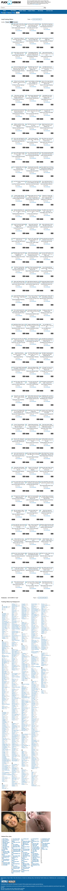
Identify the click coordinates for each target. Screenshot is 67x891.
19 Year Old (4, 607)
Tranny (42, 626)
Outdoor (23, 766)
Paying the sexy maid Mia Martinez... (18, 400)
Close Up (4, 738)
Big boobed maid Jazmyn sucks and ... (46, 586)
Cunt (3, 776)
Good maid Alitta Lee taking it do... (46, 41)
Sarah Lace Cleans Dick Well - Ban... (46, 113)
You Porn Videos (36, 857)
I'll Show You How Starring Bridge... (18, 86)
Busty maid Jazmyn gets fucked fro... (18, 585)
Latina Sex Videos (5, 854)
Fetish (13, 690)
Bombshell (4, 681)
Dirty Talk (14, 616)
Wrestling (43, 687)
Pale (23, 771)
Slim (32, 715)
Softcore (33, 726)
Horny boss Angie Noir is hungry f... (32, 514)
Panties (23, 773)
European (14, 665)
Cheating (4, 726)
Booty (3, 686)
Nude (23, 741)
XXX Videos (5, 839)
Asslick (3, 637)
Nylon (23, 746)
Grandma (14, 748)
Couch (3, 750)
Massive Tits (24, 694)
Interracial (24, 628)
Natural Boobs (25, 734)
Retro (32, 662)
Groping (13, 754)
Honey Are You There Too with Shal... (18, 343)
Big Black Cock (5, 656)
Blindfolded (4, 673)
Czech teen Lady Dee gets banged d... (32, 385)
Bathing (3, 647)
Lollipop (23, 676)
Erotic (13, 660)
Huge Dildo (24, 610)
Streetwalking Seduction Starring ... (32, 57)
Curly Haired (5, 778)
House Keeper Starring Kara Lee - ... (32, 99)
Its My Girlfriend (36, 848)
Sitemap (29, 877)
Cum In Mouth (5, 767)
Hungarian (24, 616)
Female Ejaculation (16, 687)
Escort (13, 663)
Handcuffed (14, 769)
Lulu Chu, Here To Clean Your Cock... (32, 299)
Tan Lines (33, 775)
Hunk (23, 617)
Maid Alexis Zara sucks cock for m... (32, 127)
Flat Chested (14, 704)
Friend (13, 717)
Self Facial (33, 692)
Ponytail (33, 623)
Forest (13, 713)
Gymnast (14, 758)
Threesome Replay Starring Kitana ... (18, 71)
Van (42, 656)
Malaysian (24, 687)
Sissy (32, 708)
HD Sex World (6, 840)
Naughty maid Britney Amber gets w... (32, 329)
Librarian (24, 669)
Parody (23, 776)
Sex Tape (33, 699)
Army (3, 632)
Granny (13, 750)
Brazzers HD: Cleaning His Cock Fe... (18, 442)
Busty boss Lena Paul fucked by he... (32, 185)
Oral (22, 761)
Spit (32, 738)
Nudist (23, 742)
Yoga (42, 692)
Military (23, 712)
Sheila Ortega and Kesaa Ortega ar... (32, 429)
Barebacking (5, 646)
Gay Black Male (15, 730)
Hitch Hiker (14, 779)
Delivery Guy (14, 606)
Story (32, 748)
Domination (14, 621)
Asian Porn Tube (16, 850)
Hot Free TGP (35, 843)
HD (12, 775)
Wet (42, 676)
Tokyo (42, 620)
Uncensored (44, 640)
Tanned (33, 776)
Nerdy (23, 738)
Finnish (13, 696)
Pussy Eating (34, 647)
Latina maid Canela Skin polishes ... (32, 227)
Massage (24, 692)
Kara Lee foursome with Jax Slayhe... (32, 114)
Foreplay (14, 712)
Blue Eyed (4, 679)
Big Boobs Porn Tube (15, 847)
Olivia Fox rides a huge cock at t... (46, 556)
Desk (13, 609)
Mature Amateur (25, 701)
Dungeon (14, 642)
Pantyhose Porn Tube (35, 865)
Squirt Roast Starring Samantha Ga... (18, 357)
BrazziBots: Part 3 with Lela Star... (46, 213)
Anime (3, 629)
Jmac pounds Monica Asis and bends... (18, 485)
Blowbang (4, 677)
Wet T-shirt (43, 677)
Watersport (43, 670)
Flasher (13, 703)
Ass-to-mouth (5, 636)
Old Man (23, 755)
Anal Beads (4, 621)
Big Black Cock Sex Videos (25, 865)
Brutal (3, 697)
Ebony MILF (14, 651)
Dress (13, 634)
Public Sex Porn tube (15, 843)
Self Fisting (33, 693)
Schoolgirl (33, 684)
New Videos (13, 10)
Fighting (13, 692)
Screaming (33, 686)
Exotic (13, 667)
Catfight (3, 720)
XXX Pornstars (6, 863)
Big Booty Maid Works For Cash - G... (18, 214)
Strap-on (33, 750)
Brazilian (4, 691)
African (3, 618)
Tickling (43, 606)
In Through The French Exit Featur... (46, 372)
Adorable (4, 614)
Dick (13, 613)
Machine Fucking (25, 684)
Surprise (33, 761)
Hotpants (24, 607)
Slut (32, 717)
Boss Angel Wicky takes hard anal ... (46, 486)
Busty (3, 706)
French (13, 716)
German (13, 732)
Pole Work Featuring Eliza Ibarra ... (18, 270)
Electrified (14, 655)
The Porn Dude (35, 849)
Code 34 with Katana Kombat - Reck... (18, 157)
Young (42, 693)
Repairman (33, 659)
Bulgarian (4, 699)
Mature (23, 700)
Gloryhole (14, 741)
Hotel (23, 606)
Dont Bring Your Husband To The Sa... (46, 343)
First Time (14, 697)
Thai (32, 783)
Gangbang (14, 725)
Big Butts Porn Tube (35, 842)
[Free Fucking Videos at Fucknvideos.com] (11, 2)
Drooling (14, 639)
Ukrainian (43, 639)
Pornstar (33, 626)
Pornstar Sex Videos (25, 860)
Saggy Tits (33, 681)
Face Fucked (14, 673)
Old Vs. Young (25, 757)
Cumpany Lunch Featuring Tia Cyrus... (46, 415)
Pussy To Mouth (34, 651)
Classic (3, 732)
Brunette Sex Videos (15, 841)
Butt (3, 708)
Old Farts (24, 754)
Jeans (23, 637)
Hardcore (14, 772)
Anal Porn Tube (16, 867)
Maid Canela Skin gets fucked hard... (18, 242)
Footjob (13, 710)
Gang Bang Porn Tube (15, 852)
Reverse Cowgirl (35, 664)
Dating (13, 604)
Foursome (14, 715)
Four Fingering (15, 714)
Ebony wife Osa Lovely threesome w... (18, 543)
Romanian (33, 673)
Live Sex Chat (49, 10)
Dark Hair (4, 788)
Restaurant (33, 660)
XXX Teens (5, 841)
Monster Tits (24, 726)
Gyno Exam (14, 760)
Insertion (23, 625)
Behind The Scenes (6, 653)
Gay (15, 12)
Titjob (42, 613)
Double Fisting (15, 626)
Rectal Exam (34, 657)
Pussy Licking (34, 648)
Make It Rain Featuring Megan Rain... (32, 271)
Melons (23, 705)
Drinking (14, 638)
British (3, 695)
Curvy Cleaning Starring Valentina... (46, 271)
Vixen (42, 663)
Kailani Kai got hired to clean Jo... (46, 128)
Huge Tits (24, 612)
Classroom (4, 733)
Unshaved (43, 648)
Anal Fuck (4, 625)
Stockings (33, 746)
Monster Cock (25, 725)
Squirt (32, 742)
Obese (23, 751)
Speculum (33, 735)
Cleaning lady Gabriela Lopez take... (32, 314)
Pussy (32, 644)
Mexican (23, 709)
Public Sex (33, 640)
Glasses (13, 740)
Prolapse (33, 634)
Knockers (24, 648)
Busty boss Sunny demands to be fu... (18, 556)
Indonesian (24, 623)
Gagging (14, 723)
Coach (3, 741)
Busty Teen (4, 707)
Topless (43, 623)
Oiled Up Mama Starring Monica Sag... (32, 143)
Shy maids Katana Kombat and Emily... (32, 457)
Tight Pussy (43, 609)
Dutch (13, 643)
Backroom (4, 644)
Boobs (3, 683)
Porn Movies (35, 853)
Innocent (23, 624)
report (13, 33)
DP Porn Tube (35, 860)
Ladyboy (23, 655)
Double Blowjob (15, 625)
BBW (3, 649)
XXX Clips (5, 845)
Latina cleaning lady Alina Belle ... (46, 156)
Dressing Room (15, 635)
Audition (4, 638)
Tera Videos (15, 844)
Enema (13, 658)
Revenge (33, 663)
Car (3, 715)
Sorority (33, 730)
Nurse (23, 744)
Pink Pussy (33, 614)
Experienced (14, 668)
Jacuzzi (23, 633)
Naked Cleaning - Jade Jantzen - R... (46, 542)
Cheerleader (5, 727)
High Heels (14, 778)
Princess (33, 633)
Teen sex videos (7, 856)
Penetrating (24, 782)
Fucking (13, 718)
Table (32, 772)
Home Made (14, 783)
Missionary (24, 717)
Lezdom (23, 668)
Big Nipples (4, 662)
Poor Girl (33, 625)
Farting (13, 681)
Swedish (33, 763)
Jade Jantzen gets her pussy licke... (46, 572)
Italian (23, 630)
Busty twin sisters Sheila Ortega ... (46, 429)
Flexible (13, 705)
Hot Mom (24, 605)
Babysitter (4, 643)
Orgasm (23, 762)
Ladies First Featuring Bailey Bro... (32, 500)
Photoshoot (33, 608)
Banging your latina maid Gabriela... (46, 313)
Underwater (43, 642)
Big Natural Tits (5, 661)
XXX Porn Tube (6, 862)
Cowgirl (3, 755)
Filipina (13, 693)
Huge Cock (24, 609)
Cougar (3, 752)
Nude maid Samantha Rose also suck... (18, 456)
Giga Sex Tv (25, 843)
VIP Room (43, 661)
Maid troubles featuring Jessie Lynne (32, 542)
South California (35, 731)
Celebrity (4, 721)
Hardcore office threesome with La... (46, 528)
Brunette (4, 696)
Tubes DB (34, 845)
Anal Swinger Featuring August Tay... (46, 385)
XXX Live (34, 858)
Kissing (23, 646)
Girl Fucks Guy (15, 734)
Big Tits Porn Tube (5, 861)
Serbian (33, 698)
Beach (3, 652)
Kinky (23, 645)
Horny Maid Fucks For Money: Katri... (46, 170)
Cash (3, 718)
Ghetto (13, 733)
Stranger (33, 749)
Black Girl (4, 672)
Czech (3, 781)
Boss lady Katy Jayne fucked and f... (18, 529)
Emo (13, 657)
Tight (42, 608)
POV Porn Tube (45, 840)
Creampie (4, 756)
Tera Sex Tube (35, 846)
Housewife (24, 608)
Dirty (13, 615)
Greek (13, 751)
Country (3, 753)
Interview (24, 629)
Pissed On (33, 616)
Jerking (23, 638)
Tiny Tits (43, 612)
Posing (32, 629)
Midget (23, 710)
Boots (3, 685)
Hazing (13, 774)
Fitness (13, 701)
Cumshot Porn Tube (25, 851)
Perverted (33, 606)
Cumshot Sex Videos (25, 869)
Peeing (23, 779)
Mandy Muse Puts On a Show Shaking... (32, 571)
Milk (22, 713)
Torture (42, 624)
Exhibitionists (15, 666)
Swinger (33, 766)
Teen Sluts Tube (16, 856)
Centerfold (4, 722)
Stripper (33, 752)
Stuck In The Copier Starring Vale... (46, 86)
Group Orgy (14, 755)
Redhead (33, 658)
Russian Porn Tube (44, 842)
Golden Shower (15, 745)
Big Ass (3, 655)
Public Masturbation (35, 638)
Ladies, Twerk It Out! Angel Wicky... (32, 529)
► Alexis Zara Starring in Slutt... (32, 214)
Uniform (43, 646)
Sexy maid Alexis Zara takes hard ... (32, 41)
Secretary (33, 687)
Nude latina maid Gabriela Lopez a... (18, 472)
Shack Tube (45, 849)
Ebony (13, 649)
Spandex (33, 732)
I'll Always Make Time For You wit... (32, 200)
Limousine (24, 671)
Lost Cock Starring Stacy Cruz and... (46, 257)
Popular (7, 22)
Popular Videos (22, 10)
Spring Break (34, 741)
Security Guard (34, 689)
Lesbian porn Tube (25, 839)
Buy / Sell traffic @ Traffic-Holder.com (40, 877)
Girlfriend (14, 737)
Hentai (13, 776)
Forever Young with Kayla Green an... (18, 429)
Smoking (33, 721)
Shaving (33, 703)
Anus (3, 630)
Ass (3, 635)
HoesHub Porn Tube (15, 864)
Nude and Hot (35, 863)
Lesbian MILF (25, 664)
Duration (16, 22)
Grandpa (14, 749)
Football (13, 709)
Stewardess (34, 744)
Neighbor (24, 737)
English (13, 659)
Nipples (23, 739)
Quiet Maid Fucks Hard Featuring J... (46, 100)
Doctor (13, 617)
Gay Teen (14, 731)
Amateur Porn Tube (15, 869)
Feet (13, 686)
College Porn (35, 859)
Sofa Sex (33, 725)
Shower (33, 705)
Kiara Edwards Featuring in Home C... (46, 27)
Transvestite (44, 629)
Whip (42, 678)
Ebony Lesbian (15, 650)
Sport (32, 739)
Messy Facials (25, 708)
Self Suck (33, 696)
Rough (32, 675)
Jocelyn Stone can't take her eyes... (18, 56)
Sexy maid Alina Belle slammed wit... (18, 170)
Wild (42, 683)
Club (3, 740)
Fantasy (13, 680)
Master (23, 695)
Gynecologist (15, 759)
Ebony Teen (14, 654)
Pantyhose (24, 774)
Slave (32, 714)
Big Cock (4, 660)
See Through (34, 691)
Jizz (22, 639)
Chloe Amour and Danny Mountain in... (18, 100)
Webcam (43, 672)
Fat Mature (14, 684)
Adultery (4, 615)
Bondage (4, 682)
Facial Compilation (16, 676)
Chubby (3, 730)
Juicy (23, 641)
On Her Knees (25, 758)
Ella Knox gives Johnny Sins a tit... (46, 299)
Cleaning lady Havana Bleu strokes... (32, 171)
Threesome (33, 785)
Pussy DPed (34, 646)
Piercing (33, 612)
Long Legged (25, 678)
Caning (3, 714)
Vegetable (43, 657)
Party (23, 777)
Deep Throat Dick (16, 640)
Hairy (13, 766)
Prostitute (33, 635)
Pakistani (24, 770)
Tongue (43, 621)
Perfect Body (34, 604)
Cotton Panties (5, 749)
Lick (22, 670)
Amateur (4, 619)
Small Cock (33, 718)
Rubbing (33, 676)
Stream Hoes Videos (15, 862)
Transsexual (44, 627)
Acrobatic (4, 613)
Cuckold (4, 762)
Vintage (43, 659)
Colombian (4, 746)
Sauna (32, 683)
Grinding (14, 753)
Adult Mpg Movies (5, 850)
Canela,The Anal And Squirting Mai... (18, 229)
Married (23, 689)
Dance (3, 785)
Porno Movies (6, 859)
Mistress (23, 718)
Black (3, 670)
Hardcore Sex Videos (25, 871)
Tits (42, 615)
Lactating (24, 653)
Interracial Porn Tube (15, 872)
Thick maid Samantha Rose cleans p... (18, 313)
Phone (32, 607)
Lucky (23, 680)
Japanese (24, 636)
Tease (32, 780)
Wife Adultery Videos (25, 845)
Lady (23, 654)
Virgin (42, 662)
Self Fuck (33, 695)
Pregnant (33, 631)
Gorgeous (14, 746)
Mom (23, 722)
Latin (23, 659)
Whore (42, 680)
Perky (32, 605)
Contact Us (24, 877)
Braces (3, 689)
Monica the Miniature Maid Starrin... (32, 372)
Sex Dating (40, 10)
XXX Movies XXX (46, 839)
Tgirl (32, 782)
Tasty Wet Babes (46, 843)
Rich (32, 668)
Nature (23, 735)
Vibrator (43, 658)
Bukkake (4, 698)
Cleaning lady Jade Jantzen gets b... (32, 556)
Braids (3, 690)
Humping (24, 615)
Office (23, 752)
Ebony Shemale (15, 653)
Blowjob (4, 678)
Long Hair (24, 677)
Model (23, 721)
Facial (13, 675)
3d (2, 608)
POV (32, 630)
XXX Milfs (5, 865)
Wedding (43, 673)
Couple (3, 754)
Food (13, 707)
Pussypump (34, 652)
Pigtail (32, 613)
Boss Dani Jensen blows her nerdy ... (18, 571)
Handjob (14, 770)
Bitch (3, 668)
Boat (3, 680)
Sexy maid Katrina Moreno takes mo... (46, 185)
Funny (13, 720)
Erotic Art (14, 662)
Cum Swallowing (5, 770)
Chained (4, 724)
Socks (32, 724)
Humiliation (24, 614)
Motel (23, 727)
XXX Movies (5, 843)
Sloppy (32, 716)
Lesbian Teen (25, 667)
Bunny (3, 700)
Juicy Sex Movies (34, 852)
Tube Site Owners (17, 877)
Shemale (10, 12)
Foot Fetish (14, 708)
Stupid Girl (33, 758)
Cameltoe (4, 712)
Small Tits (33, 720)
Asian (3, 633)
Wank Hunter (35, 844)
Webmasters (3, 877)
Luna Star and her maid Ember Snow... (32, 28)
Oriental (23, 765)
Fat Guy (13, 683)
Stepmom (33, 743)
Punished (33, 642)
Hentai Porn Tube (17, 849)
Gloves (13, 742)
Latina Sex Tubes (27, 841)
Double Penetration (16, 629)
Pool (32, 624)
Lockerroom (24, 675)
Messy (23, 706)
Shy (32, 706)
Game (13, 724)
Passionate (24, 778)
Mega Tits (24, 704)
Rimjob (33, 671)
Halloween (14, 767)
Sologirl (33, 729)
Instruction (24, 626)
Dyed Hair (14, 644)
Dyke (13, 646)
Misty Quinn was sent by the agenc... (46, 143)
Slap (32, 713)
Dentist (13, 608)
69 (2, 609)
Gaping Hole (14, 727)
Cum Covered (5, 765)
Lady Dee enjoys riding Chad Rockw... (18, 385)
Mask (23, 691)
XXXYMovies (19, 30)
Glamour (14, 739)
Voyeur (42, 665)
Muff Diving (24, 729)
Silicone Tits (34, 707)
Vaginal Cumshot (45, 655)
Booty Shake (5, 687)
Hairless (13, 765)
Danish (3, 786)
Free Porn (15, 866)
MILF (23, 711)
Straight (4, 12)
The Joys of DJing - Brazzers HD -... (32, 586)
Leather (23, 661)
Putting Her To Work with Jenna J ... (46, 200)
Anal (3, 620)
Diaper (13, 612)
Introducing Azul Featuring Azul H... (18, 114)
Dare (3, 787)
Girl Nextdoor (15, 736)
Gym (13, 757)
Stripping (33, 753)
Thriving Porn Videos (35, 839)
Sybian (32, 768)
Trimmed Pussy (44, 630)
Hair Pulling (14, 764)
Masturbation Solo (26, 697)
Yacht (42, 690)
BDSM (3, 651)
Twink (42, 633)
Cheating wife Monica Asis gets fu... (32, 485)
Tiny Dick (43, 610)
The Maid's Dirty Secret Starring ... (46, 71)
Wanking (43, 669)
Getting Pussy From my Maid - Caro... (32, 413)
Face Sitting (14, 674)
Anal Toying (4, 628)
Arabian (3, 631)
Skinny (32, 710)
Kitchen (23, 647)
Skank (32, 709)
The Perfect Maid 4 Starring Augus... (32, 357)
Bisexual (4, 666)
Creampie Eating (5, 760)
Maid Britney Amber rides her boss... (18, 329)
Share (32, 700)
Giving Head (14, 738)
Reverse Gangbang (35, 666)
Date (11, 22)
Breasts (3, 693)
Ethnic (13, 664)
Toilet (42, 618)
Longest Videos (31, 10)
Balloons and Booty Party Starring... (18, 128)
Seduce (33, 690)
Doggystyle (14, 618)
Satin (32, 682)
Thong (32, 784)
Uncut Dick (43, 641)
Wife (42, 681)
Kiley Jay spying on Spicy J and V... (18, 515)
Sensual (33, 697)
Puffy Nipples (34, 641)
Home (4, 10)
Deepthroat (14, 605)
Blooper (3, 676)
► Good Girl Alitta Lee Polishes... (32, 84)
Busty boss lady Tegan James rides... (46, 472)
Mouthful (23, 728)
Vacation (43, 653)
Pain (23, 769)
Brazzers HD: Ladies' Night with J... (32, 243)
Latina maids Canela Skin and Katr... (18, 28)
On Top (23, 759)
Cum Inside (4, 769)
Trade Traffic (10, 877)
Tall (32, 774)
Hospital (23, 604)
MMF (23, 719)
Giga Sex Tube (26, 842)
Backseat (4, 645)
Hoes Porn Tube (26, 867)
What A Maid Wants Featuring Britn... (46, 456)
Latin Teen (24, 660)
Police (32, 621)
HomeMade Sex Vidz (15, 854)
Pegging (23, 781)
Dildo (13, 614)
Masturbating (24, 696)
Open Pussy (24, 760)
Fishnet (13, 699)
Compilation (4, 747)
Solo (32, 727)
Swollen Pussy (34, 767)
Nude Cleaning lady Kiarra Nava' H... (32, 257)
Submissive (34, 759)
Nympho (23, 747)
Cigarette (4, 731)
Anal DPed (4, 623)
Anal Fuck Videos (24, 862)
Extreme (13, 670)
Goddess (14, 744)
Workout (43, 685)
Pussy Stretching (35, 649)
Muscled (23, 730)
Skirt (32, 712)
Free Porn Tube (16, 839)
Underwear (43, 643)
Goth (13, 747)
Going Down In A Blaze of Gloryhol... (18, 43)
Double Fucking (15, 627)
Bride (3, 694)
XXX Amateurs (35, 854)
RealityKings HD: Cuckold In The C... (46, 399)
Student (33, 757)
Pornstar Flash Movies (25, 847)
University (43, 647)
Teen (32, 781)
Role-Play (33, 672)
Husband (24, 618)
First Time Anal (15, 698)
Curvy (3, 779)
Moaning (23, 720)
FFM (13, 691)
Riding (32, 670)
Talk (32, 773)
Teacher (33, 779)
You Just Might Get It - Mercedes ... (46, 329)
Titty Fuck (43, 616)
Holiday (13, 781)
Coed (3, 743)
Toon (42, 622)
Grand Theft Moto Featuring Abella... (18, 300)
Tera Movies (25, 854)
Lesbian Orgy (25, 665)
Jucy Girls (5, 844)
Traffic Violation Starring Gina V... (32, 399)
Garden (13, 728)
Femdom (14, 689)
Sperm (32, 736)
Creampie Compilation (4, 758)
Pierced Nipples (34, 609)
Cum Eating (4, 766)
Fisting (13, 700)
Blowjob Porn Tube (5, 858)
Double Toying (15, 632)
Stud (32, 756)
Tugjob (42, 631)
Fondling (14, 706)
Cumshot (4, 773)
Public (32, 637)
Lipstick (23, 673)
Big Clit (3, 659)
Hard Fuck (14, 771)
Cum (3, 764)
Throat (42, 604)
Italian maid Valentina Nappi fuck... (18, 285)
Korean (23, 649)
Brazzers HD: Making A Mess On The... (18, 415)
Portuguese (34, 627)
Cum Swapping (5, 772)
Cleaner (4, 736)
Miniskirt (23, 714)
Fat (12, 682)
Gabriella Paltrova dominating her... (46, 500)
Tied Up (43, 607)
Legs (23, 662)
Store (32, 747)
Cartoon (4, 716)
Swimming (33, 764)
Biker (3, 664)
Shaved (33, 701)
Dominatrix (14, 622)
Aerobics (4, 616)
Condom (4, 748)
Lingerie (23, 672)
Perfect (23, 784)
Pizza (32, 618)
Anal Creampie (5, 622)
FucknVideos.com (10, 886)
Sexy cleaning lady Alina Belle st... (32, 156)
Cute (3, 780)
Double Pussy (15, 631)
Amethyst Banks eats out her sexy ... (46, 443)
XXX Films (5, 848)
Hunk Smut (44, 845)
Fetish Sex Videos (14, 860)
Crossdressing (5, 761)
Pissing (33, 617)
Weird (42, 674)
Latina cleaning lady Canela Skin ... (46, 227)
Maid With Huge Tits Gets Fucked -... (32, 71)
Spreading (33, 740)
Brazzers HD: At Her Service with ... (32, 443)
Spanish (33, 733)
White (42, 679)
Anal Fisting (4, 624)
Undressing (43, 645)
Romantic (33, 674)
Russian (33, 677)
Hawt (13, 773)
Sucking (33, 760)
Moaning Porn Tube (35, 862)
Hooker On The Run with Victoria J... (32, 472)
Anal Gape (4, 627)
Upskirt (42, 649)
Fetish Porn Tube (17, 870)
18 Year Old (4, 606)
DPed (13, 633)
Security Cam (34, 688)
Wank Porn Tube (26, 856)
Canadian (4, 713)
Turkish (42, 632)
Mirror (23, 715)
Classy (3, 735)
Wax (42, 671)
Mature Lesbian (25, 702)
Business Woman (6, 704)
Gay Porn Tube (16, 845)
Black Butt (4, 671)
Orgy (23, 763)
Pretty (32, 632)
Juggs (23, 640)
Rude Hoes (35, 856)
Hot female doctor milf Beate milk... (18, 499)
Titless (42, 614)
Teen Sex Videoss (24, 858)
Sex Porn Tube (6, 846)
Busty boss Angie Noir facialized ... (46, 514)
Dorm (13, 623)
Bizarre (3, 669)
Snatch (32, 722)
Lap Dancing (24, 656)
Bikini (3, 665)
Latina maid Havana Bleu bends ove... (46, 57)
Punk (32, 643)
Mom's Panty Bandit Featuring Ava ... (18, 370)
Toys (42, 625)
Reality (32, 656)
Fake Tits (14, 679)
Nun (22, 743)
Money (23, 723)
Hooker (13, 784)
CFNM (3, 723)
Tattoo (32, 777)
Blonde (3, 674)
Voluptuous (43, 664)
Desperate (14, 610)
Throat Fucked (44, 605)
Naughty (23, 736)
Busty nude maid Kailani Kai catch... (18, 142)
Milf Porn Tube (6, 852)
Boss (3, 688)
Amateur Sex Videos (44, 847)
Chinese (4, 728)
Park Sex (24, 775)
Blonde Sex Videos (14, 858)
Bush (3, 703)
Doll (13, 620)
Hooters (13, 786)
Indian (23, 622)
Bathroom (4, 648)
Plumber (33, 620)
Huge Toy (24, 613)
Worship (43, 686)
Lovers (23, 679)
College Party (5, 745)
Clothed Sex (4, 739)
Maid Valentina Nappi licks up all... (32, 285)
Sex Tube (34, 850)
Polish (32, 622)
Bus (3, 702)
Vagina (42, 654)
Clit (2, 737)
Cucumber (4, 763)
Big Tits (3, 663)
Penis (23, 783)
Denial (13, 607)
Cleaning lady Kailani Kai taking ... (46, 285)
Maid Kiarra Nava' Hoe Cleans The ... (18, 257)
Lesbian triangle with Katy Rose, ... (18, 199)
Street (32, 751)
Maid (23, 686)
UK (42, 638)
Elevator (13, 656)
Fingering (14, 695)
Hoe (13, 780)
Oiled (23, 753)
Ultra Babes (45, 844)
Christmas (4, 729)
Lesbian (23, 663)
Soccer (32, 723)
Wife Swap (43, 682)
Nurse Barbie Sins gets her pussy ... (32, 342)
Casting (3, 719)
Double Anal (14, 624)
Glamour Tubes (6, 842)
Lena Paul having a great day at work (18, 185)
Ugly (42, 637)
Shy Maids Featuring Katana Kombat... (46, 357)
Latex (23, 658)
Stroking (33, 755)
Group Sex (14, 756)
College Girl (4, 744)
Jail (22, 635)
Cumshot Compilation (7, 774)
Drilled (13, 637)
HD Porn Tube (6, 851)
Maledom (24, 688)
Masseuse (24, 693)
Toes (42, 617)
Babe (3, 642)
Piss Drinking (34, 615)
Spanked (33, 734)
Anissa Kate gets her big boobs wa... (46, 242)
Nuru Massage (25, 745)
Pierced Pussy (34, 610)
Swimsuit (33, 765)
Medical (23, 703)
